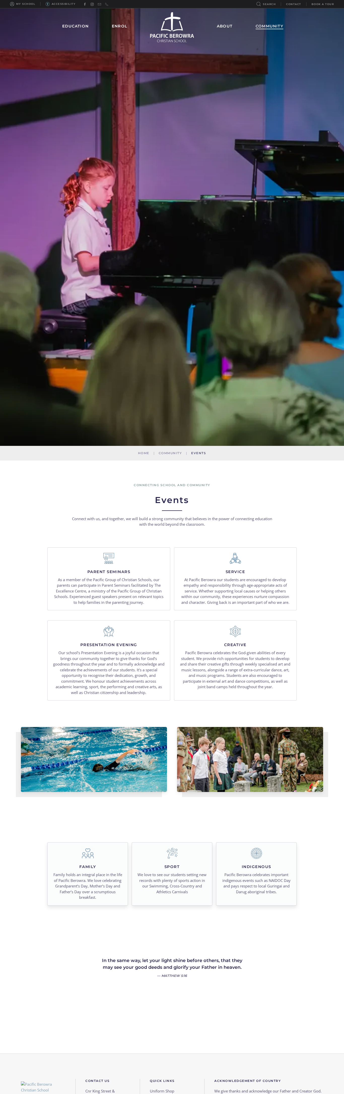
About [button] (224, 26)
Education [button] (75, 26)
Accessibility (64, 4)
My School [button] (25, 4)
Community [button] (269, 26)
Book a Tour (323, 4)
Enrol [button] (119, 26)
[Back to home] (172, 26)
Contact (293, 4)
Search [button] (269, 4)
